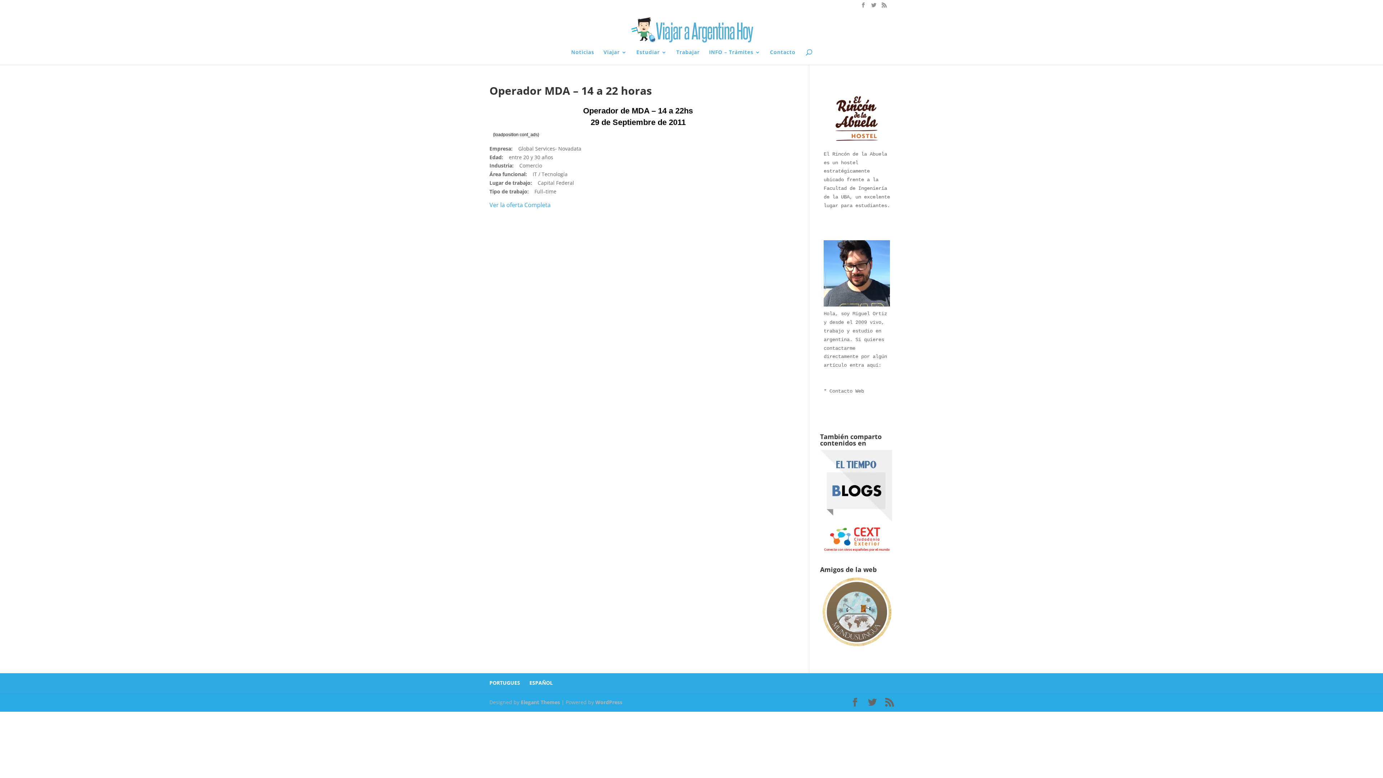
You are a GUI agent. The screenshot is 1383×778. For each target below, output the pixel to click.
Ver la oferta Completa (520, 205)
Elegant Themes (540, 702)
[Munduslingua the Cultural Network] (857, 647)
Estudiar (648, 52)
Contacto (783, 52)
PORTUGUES (504, 682)
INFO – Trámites (731, 52)
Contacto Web (846, 391)
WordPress (608, 702)
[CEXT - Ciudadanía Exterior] (857, 550)
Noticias (582, 52)
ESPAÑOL (541, 682)
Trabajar (688, 52)
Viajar (612, 52)
